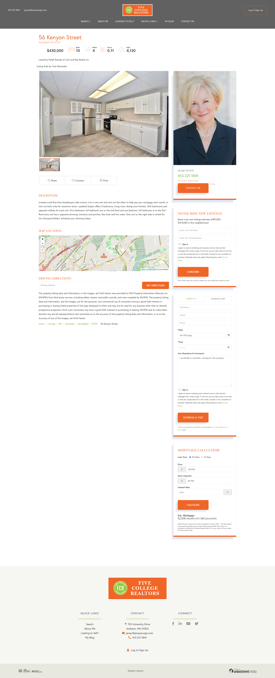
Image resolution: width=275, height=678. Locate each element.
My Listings (182, 181)
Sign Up (259, 10)
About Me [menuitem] (89, 628)
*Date (180, 330)
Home (41, 323)
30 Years (196, 457)
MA (60, 323)
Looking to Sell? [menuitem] (124, 21)
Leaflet (143, 270)
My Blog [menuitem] (169, 21)
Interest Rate (184, 487)
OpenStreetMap (154, 270)
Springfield (83, 323)
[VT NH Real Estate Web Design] (242, 671)
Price (180, 464)
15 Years (207, 457)
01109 (94, 323)
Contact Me (193, 188)
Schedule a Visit (218, 299)
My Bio (212, 184)
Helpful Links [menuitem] (148, 21)
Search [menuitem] (85, 21)
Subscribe (193, 271)
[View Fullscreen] (42, 250)
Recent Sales (193, 181)
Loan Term (182, 457)
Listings (51, 323)
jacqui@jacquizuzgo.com (35, 10)
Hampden (69, 323)
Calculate (193, 504)
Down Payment (184, 476)
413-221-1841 (14, 10)
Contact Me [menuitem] (187, 21)
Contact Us (191, 299)
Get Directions (156, 285)
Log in (251, 10)
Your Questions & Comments (191, 353)
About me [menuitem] (103, 21)
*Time (180, 342)
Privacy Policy (215, 427)
